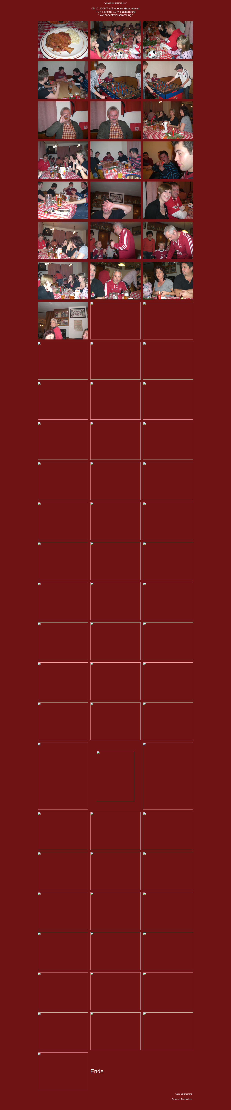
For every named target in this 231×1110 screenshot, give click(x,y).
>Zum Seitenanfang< (184, 1094)
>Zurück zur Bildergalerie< (115, 3)
